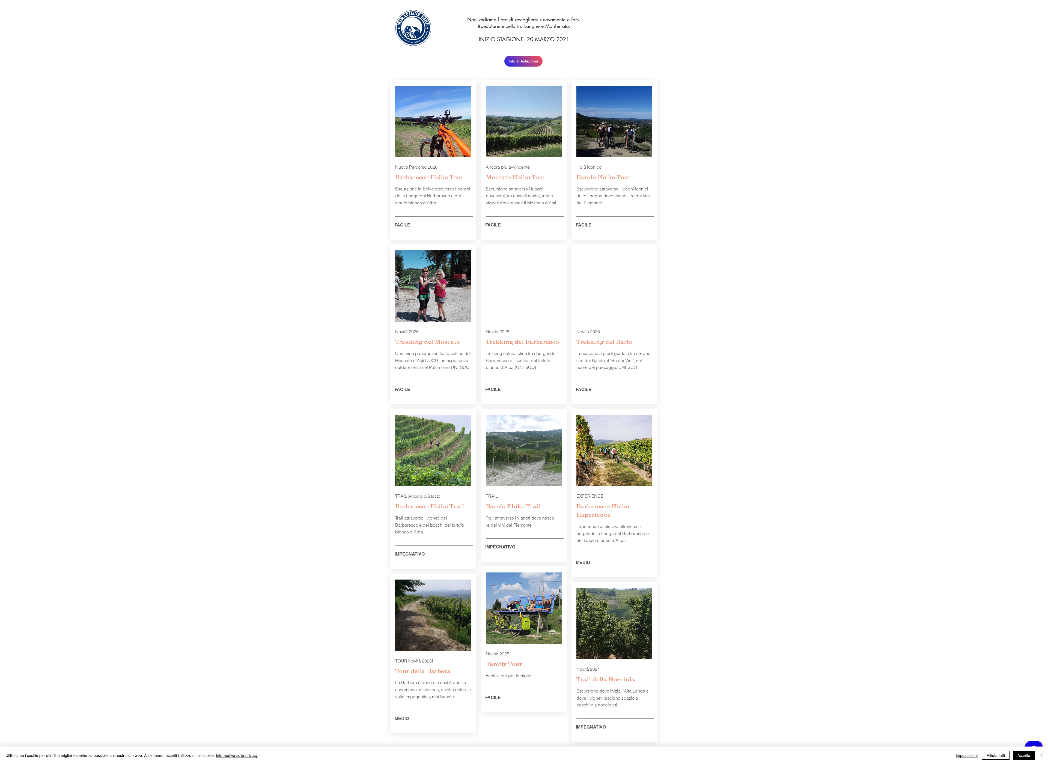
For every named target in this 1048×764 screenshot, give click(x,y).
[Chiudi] (1041, 755)
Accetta (1023, 755)
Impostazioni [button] (967, 755)
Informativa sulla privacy (237, 755)
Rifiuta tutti (996, 755)
